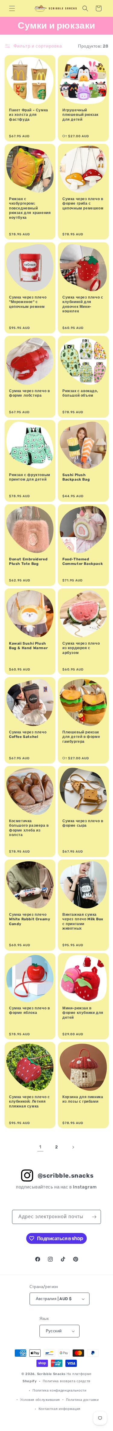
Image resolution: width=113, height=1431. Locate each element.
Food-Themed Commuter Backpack (82, 561)
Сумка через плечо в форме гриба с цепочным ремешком (82, 203)
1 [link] (40, 1147)
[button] (12, 8)
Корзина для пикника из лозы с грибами (82, 1099)
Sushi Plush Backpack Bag (76, 477)
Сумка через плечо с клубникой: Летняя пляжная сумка (29, 1101)
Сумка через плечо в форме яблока (29, 1010)
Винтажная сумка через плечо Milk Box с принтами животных (82, 921)
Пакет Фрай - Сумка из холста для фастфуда (28, 115)
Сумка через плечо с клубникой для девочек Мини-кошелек (82, 304)
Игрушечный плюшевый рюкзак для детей (80, 115)
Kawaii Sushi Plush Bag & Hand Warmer (28, 645)
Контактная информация (60, 1409)
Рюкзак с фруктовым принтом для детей (29, 477)
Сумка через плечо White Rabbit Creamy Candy (29, 919)
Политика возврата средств (67, 1381)
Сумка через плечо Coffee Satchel (27, 734)
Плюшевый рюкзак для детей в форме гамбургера (81, 736)
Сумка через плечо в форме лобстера (29, 393)
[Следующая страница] (73, 1147)
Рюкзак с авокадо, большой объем (80, 393)
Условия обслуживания (40, 1400)
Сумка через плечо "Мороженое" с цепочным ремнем (27, 301)
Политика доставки (82, 1400)
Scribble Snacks (51, 1374)
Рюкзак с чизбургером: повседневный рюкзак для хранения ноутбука (30, 208)
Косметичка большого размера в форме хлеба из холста (29, 828)
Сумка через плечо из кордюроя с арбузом (81, 648)
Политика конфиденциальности (59, 1390)
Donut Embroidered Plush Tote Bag (28, 561)
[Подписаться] (94, 1217)
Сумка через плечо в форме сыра (82, 823)
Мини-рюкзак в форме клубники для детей (82, 1013)
